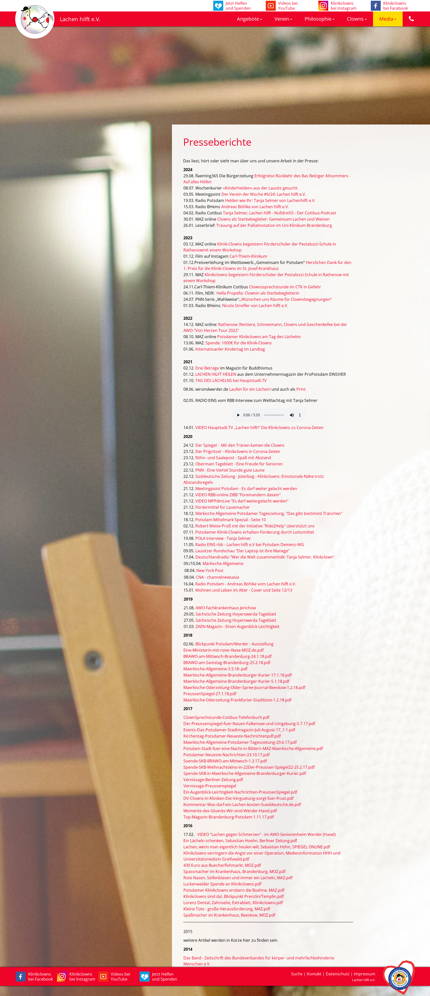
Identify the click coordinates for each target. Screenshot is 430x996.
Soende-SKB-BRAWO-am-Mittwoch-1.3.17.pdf (225, 761)
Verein (281, 18)
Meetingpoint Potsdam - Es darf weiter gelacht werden (246, 488)
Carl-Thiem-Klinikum (248, 256)
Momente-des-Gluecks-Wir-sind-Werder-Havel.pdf (230, 810)
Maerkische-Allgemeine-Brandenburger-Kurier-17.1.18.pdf (237, 675)
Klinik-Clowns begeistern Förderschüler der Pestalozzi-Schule (274, 244)
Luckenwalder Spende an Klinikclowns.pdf (222, 884)
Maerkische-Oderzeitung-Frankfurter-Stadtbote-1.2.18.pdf (237, 700)
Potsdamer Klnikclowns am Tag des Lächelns (259, 336)
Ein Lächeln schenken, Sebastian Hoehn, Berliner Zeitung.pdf (240, 840)
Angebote (248, 18)
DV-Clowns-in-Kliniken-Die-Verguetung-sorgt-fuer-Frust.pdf (238, 798)
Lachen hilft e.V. (80, 19)
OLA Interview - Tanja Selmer (224, 538)
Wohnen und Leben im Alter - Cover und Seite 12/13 (243, 590)
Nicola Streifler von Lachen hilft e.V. (255, 305)
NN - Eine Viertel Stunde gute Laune (231, 470)
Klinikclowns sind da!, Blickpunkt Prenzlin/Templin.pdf (233, 896)
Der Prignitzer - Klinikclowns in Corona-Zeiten (237, 451)
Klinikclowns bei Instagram (82, 976)
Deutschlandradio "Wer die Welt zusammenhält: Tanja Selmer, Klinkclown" (264, 557)
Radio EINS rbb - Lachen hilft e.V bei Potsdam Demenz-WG (249, 544)
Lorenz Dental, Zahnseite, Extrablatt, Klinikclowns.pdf (233, 902)
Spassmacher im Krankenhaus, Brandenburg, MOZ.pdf (234, 871)
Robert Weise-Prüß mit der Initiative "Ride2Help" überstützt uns (255, 526)
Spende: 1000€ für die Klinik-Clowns (239, 343)
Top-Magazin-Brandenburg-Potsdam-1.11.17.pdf (228, 817)
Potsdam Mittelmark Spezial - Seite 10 (230, 519)
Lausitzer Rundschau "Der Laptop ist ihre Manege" (242, 551)
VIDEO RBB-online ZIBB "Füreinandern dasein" (238, 495)
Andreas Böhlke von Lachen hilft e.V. (255, 206)
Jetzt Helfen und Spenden (164, 976)
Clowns (355, 18)
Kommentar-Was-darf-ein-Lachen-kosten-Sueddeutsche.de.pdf (242, 804)
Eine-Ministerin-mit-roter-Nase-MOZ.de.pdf (223, 650)
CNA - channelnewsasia (217, 577)
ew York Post (211, 570)
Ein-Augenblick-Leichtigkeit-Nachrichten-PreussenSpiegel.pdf (240, 792)
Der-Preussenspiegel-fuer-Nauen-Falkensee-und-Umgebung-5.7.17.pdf (249, 723)
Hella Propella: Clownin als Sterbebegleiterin (257, 293)
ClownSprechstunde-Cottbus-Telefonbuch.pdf (226, 717)
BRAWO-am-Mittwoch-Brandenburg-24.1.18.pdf (227, 656)
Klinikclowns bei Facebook (40, 976)
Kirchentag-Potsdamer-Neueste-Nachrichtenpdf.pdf (232, 736)
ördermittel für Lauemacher (223, 507)
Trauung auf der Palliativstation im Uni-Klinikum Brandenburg (274, 225)
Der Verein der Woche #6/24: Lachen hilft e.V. (263, 194)
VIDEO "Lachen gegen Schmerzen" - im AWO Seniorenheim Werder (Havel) (266, 834)
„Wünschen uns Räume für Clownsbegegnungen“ (286, 299)
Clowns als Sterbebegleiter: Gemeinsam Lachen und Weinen (273, 219)
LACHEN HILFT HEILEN (215, 374)
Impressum (364, 974)
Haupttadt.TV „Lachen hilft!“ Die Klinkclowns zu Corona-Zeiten (265, 427)
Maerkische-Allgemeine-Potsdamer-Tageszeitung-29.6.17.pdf (240, 742)
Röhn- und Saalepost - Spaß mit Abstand (233, 457)
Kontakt (314, 974)
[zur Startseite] (35, 37)
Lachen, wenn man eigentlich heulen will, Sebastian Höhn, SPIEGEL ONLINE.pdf (256, 847)
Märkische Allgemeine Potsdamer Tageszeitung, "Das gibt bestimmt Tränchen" (268, 513)
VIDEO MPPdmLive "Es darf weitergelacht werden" (241, 501)
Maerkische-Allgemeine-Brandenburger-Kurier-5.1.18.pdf (236, 681)
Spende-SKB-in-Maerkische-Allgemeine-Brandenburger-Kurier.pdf (244, 773)
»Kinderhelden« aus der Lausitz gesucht (260, 188)
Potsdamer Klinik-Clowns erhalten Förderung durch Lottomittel (254, 532)
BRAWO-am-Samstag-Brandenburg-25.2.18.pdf (226, 662)
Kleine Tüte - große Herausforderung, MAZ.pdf (226, 909)
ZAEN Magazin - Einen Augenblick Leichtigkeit (237, 626)
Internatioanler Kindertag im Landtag (230, 349)
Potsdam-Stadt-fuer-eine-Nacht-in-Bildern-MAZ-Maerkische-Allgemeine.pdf (253, 748)
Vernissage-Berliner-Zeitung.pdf (213, 779)
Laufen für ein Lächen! (249, 389)
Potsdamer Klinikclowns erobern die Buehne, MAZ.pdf (233, 890)
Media (386, 18)
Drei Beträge (207, 368)
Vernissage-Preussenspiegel (209, 786)
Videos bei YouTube (120, 976)
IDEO (202, 427)
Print (301, 389)
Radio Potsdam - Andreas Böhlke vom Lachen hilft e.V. (245, 584)
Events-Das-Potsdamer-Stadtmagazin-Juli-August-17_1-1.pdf (239, 730)
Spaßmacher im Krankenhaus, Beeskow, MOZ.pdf (229, 915)
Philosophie (318, 18)
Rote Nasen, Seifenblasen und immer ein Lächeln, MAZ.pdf (237, 877)
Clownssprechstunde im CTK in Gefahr (285, 287)
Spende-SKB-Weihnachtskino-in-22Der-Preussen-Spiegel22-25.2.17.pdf (249, 767)
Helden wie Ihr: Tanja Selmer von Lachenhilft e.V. (270, 200)
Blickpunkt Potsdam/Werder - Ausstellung (234, 644)
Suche (297, 974)
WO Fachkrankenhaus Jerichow (227, 608)
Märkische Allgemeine (223, 563)
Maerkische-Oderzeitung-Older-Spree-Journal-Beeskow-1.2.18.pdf (244, 687)
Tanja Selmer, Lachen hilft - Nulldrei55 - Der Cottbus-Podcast (279, 213)
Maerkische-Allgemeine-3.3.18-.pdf (215, 669)
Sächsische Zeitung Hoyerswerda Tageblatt (236, 614)
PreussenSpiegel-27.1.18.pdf (209, 693)
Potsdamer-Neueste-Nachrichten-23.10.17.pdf (226, 754)
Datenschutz (338, 974)
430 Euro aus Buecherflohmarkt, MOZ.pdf (222, 865)
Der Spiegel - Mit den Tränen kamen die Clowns (239, 445)
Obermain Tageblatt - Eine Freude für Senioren (239, 464)
